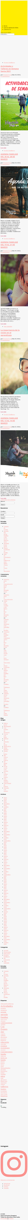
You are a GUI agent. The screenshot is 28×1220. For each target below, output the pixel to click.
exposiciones (6, 1052)
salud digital (3, 1082)
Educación (7, 953)
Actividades (7, 1006)
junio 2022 (5, 847)
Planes (3, 1081)
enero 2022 (5, 863)
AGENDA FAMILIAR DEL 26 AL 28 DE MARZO (9, 156)
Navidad (3, 1074)
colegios (3, 1024)
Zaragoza (4, 1096)
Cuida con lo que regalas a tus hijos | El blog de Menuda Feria (6, 608)
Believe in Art (6, 723)
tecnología (4, 1091)
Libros (2, 1065)
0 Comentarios (5, 76)
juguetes (3, 1063)
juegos (3, 1061)
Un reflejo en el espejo (6, 775)
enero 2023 (5, 829)
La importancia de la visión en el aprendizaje (10, 332)
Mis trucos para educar (6, 758)
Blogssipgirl (7, 726)
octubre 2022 (6, 838)
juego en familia (4, 1059)
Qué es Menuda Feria (11, 28)
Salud (6, 1081)
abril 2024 (5, 801)
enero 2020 (5, 934)
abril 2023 (5, 819)
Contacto (7, 29)
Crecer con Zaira (6, 735)
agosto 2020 (6, 912)
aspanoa (2, 1019)
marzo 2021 (6, 890)
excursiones (5, 1048)
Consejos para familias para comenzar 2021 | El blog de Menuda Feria (7, 639)
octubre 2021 (6, 872)
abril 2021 (5, 887)
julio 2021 (5, 878)
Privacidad (4, 1218)
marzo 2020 (6, 927)
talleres (4, 1086)
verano (5, 1094)
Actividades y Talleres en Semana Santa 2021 (10, 68)
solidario (3, 1084)
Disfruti (6, 738)
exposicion (3, 1049)
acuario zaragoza (4, 1009)
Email (2, 514)
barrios (5, 1019)
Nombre (3, 511)
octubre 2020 (6, 906)
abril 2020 (5, 924)
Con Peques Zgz (4, 1029)
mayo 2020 (5, 921)
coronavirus (3, 1033)
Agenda (6, 950)
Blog (5, 26)
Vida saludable (8, 326)
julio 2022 (5, 844)
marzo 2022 (6, 856)
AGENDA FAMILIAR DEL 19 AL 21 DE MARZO (9, 244)
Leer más (3, 148)
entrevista (3, 1044)
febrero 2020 (6, 930)
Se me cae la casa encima (6, 769)
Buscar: (3, 501)
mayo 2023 (5, 816)
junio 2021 (5, 881)
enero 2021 (5, 897)
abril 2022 (5, 853)
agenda (3, 1012)
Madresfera (7, 746)
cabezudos (3, 1021)
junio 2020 (5, 918)
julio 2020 (5, 915)
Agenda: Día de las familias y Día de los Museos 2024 (6, 536)
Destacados (7, 952)
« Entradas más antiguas (8, 500)
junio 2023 (5, 813)
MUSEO (3, 1072)
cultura (3, 1035)
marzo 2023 (6, 823)
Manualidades (5, 1068)
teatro (3, 1089)
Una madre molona (6, 780)
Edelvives (3, 1040)
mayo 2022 (5, 850)
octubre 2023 (6, 807)
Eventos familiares (9, 62)
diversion (4, 1037)
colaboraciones (6, 1023)
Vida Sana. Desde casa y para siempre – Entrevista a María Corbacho (7, 659)
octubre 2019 (6, 943)
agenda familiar (4, 1016)
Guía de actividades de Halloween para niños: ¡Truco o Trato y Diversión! (7, 562)
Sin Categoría (7, 958)
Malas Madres (6, 748)
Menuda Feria (7, 75)
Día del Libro (3, 1038)
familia (3, 1054)
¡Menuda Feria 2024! (6, 545)
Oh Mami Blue (5, 763)
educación (5, 1042)
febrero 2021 (6, 893)
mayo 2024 (5, 798)
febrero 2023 (6, 826)
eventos (4, 1046)
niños (3, 1076)
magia (2, 1066)
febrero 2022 (6, 860)
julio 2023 (5, 810)
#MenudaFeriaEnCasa (7, 1004)
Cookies (10, 1218)
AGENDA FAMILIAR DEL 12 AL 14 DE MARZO (9, 420)
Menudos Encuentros (4, 1070)
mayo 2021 (5, 884)
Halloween (3, 1056)
